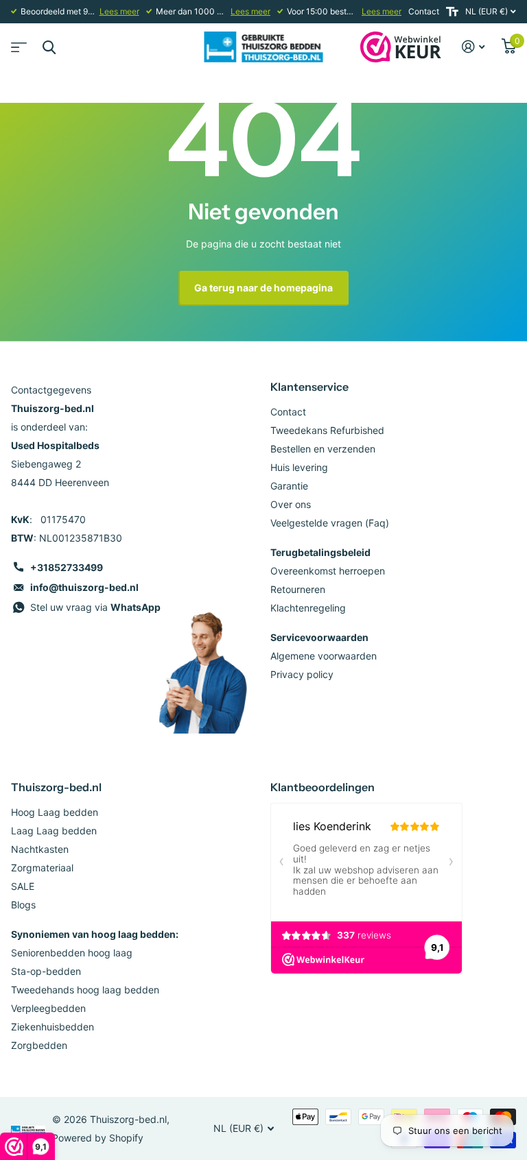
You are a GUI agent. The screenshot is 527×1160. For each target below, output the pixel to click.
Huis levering (299, 467)
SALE (22, 886)
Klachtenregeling (308, 608)
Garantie (289, 486)
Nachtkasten (40, 849)
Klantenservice (309, 387)
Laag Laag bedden (54, 830)
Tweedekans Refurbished (327, 430)
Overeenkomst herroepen (327, 571)
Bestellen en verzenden (322, 449)
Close (49, 47)
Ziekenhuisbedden (52, 1026)
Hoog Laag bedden (54, 812)
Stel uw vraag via (95, 607)
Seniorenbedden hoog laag (71, 952)
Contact (423, 11)
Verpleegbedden (48, 1008)
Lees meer (119, 11)
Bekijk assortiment (17, 42)
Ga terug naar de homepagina (263, 287)
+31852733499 (66, 567)
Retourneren (297, 589)
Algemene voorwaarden (323, 656)
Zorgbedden (39, 1045)
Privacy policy (301, 674)
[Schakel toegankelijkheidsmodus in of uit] (452, 11)
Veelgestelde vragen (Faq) (329, 523)
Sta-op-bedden (46, 971)
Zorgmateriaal (42, 867)
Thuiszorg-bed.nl (56, 787)
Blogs (23, 904)
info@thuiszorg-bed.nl (84, 587)
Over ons (290, 504)
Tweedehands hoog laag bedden (85, 989)
